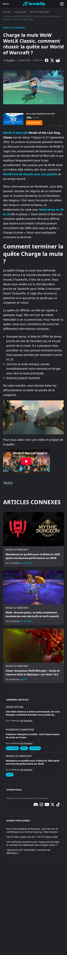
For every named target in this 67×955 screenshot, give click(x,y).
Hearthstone (15, 707)
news (24, 748)
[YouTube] (46, 804)
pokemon (35, 748)
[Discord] (35, 804)
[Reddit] (57, 60)
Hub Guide (20, 11)
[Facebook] (46, 60)
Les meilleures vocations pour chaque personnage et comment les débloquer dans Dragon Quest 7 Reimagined (32, 843)
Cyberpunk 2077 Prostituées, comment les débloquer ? (28, 851)
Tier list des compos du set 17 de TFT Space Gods (32, 836)
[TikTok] (58, 804)
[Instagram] (41, 804)
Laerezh (23, 679)
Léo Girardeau (26, 563)
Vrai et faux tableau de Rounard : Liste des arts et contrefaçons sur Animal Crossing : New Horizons (32, 830)
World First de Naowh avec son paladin (30, 174)
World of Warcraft (40, 11)
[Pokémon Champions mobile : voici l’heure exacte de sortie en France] (33, 740)
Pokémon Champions (20, 729)
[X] (52, 60)
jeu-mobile (12, 748)
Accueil (7, 11)
